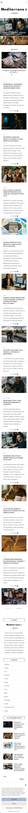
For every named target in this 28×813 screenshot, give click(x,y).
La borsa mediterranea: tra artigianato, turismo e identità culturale (13, 561)
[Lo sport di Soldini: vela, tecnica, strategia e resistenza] (14, 384)
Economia (6, 685)
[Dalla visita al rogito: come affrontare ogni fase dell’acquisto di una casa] (14, 226)
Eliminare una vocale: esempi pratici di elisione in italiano (6, 42)
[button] (25, 785)
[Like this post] (10, 111)
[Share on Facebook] (12, 111)
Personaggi (7, 700)
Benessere (6, 675)
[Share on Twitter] (14, 111)
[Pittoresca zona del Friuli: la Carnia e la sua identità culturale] (14, 174)
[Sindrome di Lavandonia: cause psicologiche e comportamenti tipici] (14, 121)
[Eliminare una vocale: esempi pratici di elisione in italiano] (14, 493)
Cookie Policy (10, 811)
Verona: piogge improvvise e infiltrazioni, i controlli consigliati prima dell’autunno (19, 767)
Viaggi (6, 711)
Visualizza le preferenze (14, 808)
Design (6, 682)
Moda (5, 693)
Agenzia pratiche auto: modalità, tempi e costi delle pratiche (12, 244)
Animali (6, 668)
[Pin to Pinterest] (15, 111)
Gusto (5, 689)
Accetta (14, 799)
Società (6, 703)
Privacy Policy (16, 811)
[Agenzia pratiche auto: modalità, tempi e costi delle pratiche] (14, 282)
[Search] (26, 2)
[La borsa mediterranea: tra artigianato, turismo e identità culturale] (14, 596)
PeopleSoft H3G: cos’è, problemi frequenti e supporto (12, 402)
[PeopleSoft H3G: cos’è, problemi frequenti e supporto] (14, 27)
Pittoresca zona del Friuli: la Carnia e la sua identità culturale (13, 139)
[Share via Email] (17, 111)
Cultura (6, 678)
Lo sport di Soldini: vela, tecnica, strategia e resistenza (13, 352)
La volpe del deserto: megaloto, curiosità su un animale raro (21, 42)
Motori (6, 696)
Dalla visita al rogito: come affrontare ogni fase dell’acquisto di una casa (19, 746)
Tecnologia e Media (9, 707)
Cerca (4, 776)
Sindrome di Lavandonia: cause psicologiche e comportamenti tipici (13, 86)
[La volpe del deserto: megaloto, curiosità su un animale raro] (14, 543)
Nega (14, 803)
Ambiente (6, 664)
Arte (5, 671)
